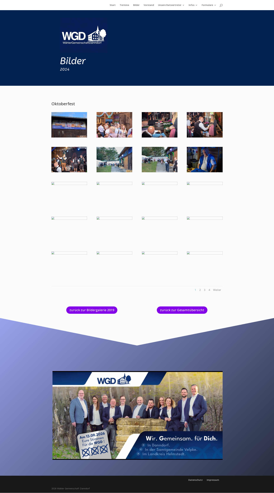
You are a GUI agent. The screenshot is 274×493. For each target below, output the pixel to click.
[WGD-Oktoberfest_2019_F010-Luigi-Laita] (159, 184)
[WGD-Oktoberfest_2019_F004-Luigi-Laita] (69, 171)
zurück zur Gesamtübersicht (182, 310)
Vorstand (149, 5)
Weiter (217, 290)
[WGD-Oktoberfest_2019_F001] (69, 136)
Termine (124, 5)
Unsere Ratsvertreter (169, 5)
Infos (191, 5)
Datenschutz (195, 479)
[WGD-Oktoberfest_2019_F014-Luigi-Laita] (159, 218)
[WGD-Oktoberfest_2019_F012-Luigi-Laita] (69, 218)
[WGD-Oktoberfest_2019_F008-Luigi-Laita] (69, 184)
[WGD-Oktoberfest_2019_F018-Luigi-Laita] (159, 253)
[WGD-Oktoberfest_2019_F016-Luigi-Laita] (69, 253)
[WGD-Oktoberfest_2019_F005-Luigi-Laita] (114, 171)
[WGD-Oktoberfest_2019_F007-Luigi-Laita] (204, 171)
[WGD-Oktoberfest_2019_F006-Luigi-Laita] (159, 171)
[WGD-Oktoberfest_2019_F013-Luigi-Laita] (114, 218)
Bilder (136, 5)
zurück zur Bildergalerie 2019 (91, 310)
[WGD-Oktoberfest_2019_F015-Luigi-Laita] (204, 218)
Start (113, 5)
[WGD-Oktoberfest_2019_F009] (114, 184)
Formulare (207, 5)
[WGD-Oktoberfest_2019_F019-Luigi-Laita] (204, 253)
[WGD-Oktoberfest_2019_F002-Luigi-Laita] (159, 136)
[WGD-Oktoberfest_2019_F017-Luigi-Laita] (114, 253)
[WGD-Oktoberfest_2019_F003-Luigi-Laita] (204, 136)
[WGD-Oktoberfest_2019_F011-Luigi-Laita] (204, 184)
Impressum (213, 479)
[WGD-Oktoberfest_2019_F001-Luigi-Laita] (114, 136)
